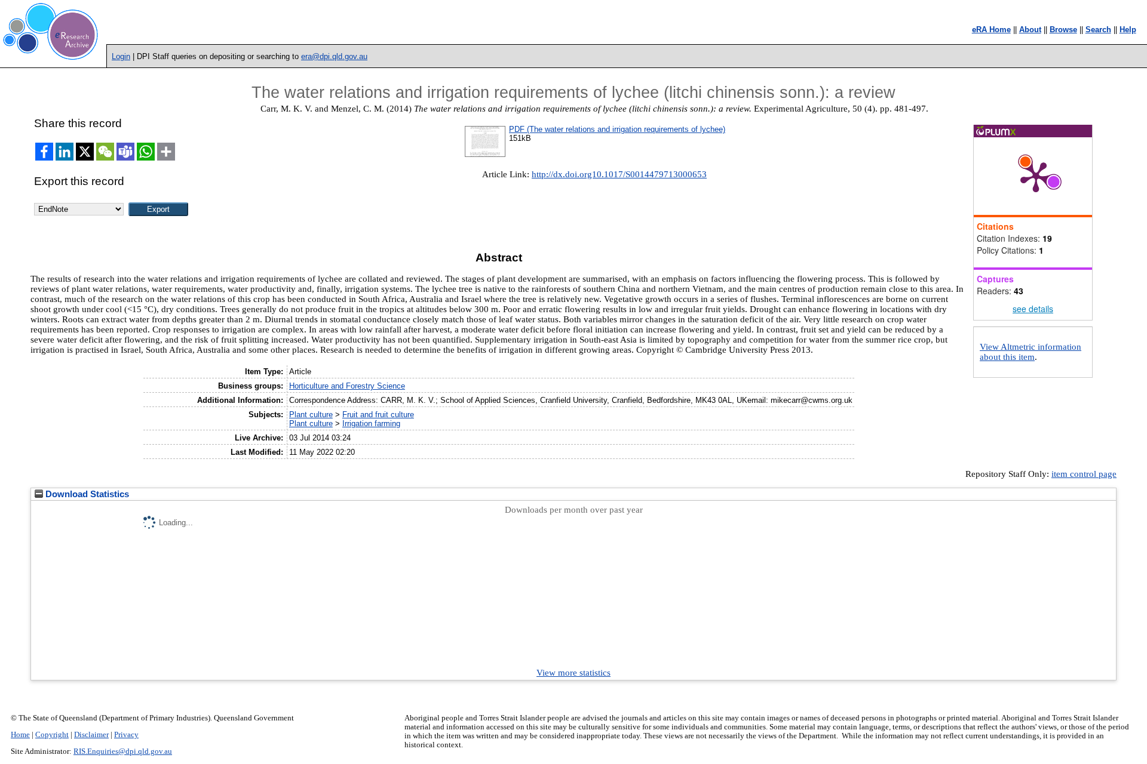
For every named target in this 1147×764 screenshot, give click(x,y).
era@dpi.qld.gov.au (334, 56)
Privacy (126, 735)
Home (20, 735)
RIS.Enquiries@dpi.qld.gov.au (122, 751)
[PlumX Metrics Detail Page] (1036, 176)
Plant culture (311, 414)
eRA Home (991, 29)
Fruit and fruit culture (378, 414)
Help (1128, 29)
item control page (1084, 474)
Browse (1063, 29)
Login (121, 56)
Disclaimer (91, 735)
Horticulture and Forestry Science (347, 385)
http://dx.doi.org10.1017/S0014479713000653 (619, 174)
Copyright (52, 735)
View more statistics (573, 672)
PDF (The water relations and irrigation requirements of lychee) (617, 129)
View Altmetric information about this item (1030, 352)
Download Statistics (86, 494)
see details (1033, 309)
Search (1098, 29)
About (1030, 29)
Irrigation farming (371, 423)
